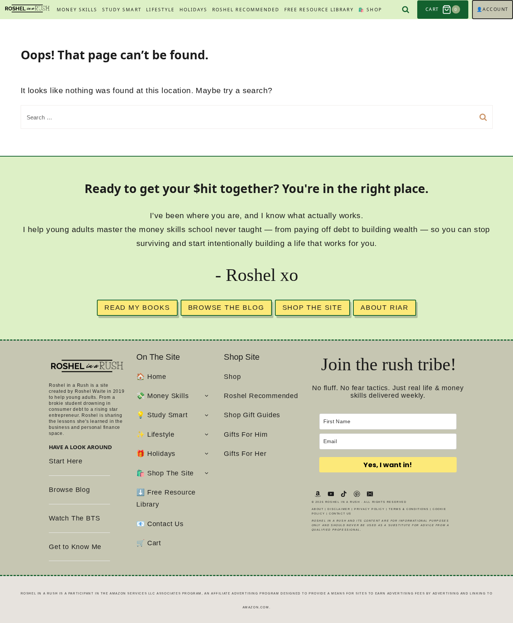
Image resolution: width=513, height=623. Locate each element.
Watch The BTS (74, 518)
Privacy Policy (369, 509)
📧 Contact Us (160, 524)
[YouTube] (330, 493)
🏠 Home (151, 376)
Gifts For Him (245, 434)
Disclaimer (338, 509)
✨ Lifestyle (155, 434)
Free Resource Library (319, 9)
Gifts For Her (245, 453)
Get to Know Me (75, 547)
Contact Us (340, 513)
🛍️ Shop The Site (165, 473)
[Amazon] (318, 493)
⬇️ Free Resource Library (166, 498)
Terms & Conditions (409, 509)
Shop (232, 376)
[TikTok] (344, 493)
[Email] (370, 493)
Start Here (66, 461)
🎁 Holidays (155, 453)
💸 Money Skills (162, 396)
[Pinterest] (357, 493)
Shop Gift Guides (252, 415)
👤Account (492, 9)
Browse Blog (69, 489)
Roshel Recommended (245, 9)
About (318, 509)
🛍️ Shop (370, 9)
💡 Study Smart (161, 415)
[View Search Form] (406, 9)
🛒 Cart (148, 543)
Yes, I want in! (388, 464)
